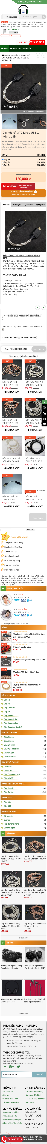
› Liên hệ (5, 1095)
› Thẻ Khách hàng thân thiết (35, 1099)
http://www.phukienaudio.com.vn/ (31, 1139)
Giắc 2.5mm (11, 24)
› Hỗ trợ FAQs (29, 1102)
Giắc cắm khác (10, 757)
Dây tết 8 (7, 806)
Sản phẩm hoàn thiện (19, 55)
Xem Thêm (38, 349)
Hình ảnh (29, 205)
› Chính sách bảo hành (33, 1095)
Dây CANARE (9, 708)
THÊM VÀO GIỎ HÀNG (24, 193)
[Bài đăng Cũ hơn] (44, 55)
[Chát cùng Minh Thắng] (24, 600)
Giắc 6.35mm (9, 745)
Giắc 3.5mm (9, 741)
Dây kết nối (13, 337)
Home (5, 48)
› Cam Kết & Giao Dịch (10, 1099)
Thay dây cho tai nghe (22, 647)
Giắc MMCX (8, 778)
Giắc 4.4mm (21, 24)
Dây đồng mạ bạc (11, 723)
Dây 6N (7, 162)
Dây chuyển (8, 788)
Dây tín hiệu (8, 792)
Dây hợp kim (9, 715)
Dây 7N (24, 22)
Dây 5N (38, 22)
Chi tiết (6, 205)
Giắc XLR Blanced (37, 27)
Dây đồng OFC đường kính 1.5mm (26, 672)
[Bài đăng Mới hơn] (38, 55)
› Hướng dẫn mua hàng (10, 1112)
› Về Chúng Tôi (7, 1091)
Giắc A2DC (25, 27)
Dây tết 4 (7, 802)
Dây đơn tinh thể (14, 22)
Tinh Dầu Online (28, 1137)
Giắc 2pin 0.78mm (13, 27)
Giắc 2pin (7, 767)
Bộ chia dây (8, 816)
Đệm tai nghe (9, 828)
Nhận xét (41, 205)
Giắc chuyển (9, 753)
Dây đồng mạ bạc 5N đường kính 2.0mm (29, 660)
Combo (7, 820)
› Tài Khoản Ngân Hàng (10, 1102)
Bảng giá (18, 205)
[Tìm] (44, 17)
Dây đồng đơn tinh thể (13, 727)
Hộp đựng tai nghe (11, 824)
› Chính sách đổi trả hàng (34, 1091)
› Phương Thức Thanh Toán (12, 1123)
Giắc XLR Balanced (11, 749)
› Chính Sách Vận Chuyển (11, 1119)
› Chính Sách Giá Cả (9, 1116)
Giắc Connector (33, 24)
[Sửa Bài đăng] (3, 329)
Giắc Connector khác (12, 774)
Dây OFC (32, 22)
